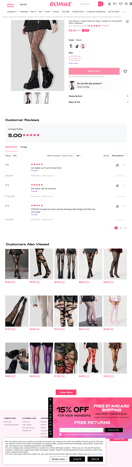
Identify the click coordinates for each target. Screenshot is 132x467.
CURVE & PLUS (78, 12)
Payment (44, 434)
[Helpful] (117, 165)
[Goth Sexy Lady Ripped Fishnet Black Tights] (66, 311)
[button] (125, 71)
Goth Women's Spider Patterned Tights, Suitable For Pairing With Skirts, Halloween (95, 22)
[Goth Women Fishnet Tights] (115, 264)
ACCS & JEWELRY (115, 12)
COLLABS (65, 12)
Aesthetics (24, 12)
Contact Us (26, 422)
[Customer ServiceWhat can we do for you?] (126, 3)
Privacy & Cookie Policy (83, 434)
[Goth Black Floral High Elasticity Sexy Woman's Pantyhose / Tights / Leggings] (16, 311)
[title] (66, 244)
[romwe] (60, 3)
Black (36, 176)
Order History (27, 425)
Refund (43, 428)
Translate (34, 170)
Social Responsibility (11, 425)
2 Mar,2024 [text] (9, 220)
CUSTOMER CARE (29, 418)
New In (33, 12)
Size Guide (44, 437)
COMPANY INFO (10, 418)
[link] (111, 227)
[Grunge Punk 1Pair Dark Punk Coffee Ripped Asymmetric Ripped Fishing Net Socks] (115, 358)
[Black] (71, 46)
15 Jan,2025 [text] (9, 196)
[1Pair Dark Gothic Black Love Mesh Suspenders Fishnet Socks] (16, 358)
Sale (40, 12)
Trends (47, 12)
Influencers (8, 422)
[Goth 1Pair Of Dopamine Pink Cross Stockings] (115, 311)
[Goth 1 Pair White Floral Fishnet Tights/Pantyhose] (16, 264)
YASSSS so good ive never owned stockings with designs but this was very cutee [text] (63, 210)
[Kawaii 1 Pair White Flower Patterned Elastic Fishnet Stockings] (41, 311)
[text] (63, 164)
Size (71, 53)
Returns (43, 425)
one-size (47, 176)
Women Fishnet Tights (54, 17)
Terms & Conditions (105, 434)
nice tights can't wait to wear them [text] (46, 168)
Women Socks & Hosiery (36, 17)
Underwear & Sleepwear (96, 12)
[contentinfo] (7, 282)
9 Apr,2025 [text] (9, 176)
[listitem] (16, 271)
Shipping (44, 422)
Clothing (55, 12)
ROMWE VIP (26, 431)
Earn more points (28, 428)
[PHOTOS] (37, 55)
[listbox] (109, 3)
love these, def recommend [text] (43, 188)
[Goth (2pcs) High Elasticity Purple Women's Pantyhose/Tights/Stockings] (41, 358)
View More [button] (66, 392)
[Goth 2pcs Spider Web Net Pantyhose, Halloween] (66, 264)
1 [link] (116, 228)
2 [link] (120, 228)
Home (5, 17)
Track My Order (46, 431)
